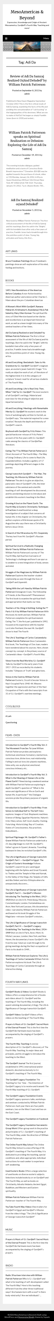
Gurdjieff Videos (13, 1014)
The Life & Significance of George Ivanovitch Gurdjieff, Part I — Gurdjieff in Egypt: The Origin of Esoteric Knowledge (26, 860)
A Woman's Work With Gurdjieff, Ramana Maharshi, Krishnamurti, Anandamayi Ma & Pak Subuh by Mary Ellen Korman (27, 309)
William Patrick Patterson (17, 1197)
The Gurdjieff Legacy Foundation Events (24, 1096)
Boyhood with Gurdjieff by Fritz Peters (23, 431)
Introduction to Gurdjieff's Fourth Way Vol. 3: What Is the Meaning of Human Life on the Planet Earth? (26, 777)
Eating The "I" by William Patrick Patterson (25, 451)
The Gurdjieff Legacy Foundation (21, 1079)
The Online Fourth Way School (20, 1144)
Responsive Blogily (26, 1317)
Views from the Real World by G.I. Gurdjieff (25, 660)
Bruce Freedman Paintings (18, 261)
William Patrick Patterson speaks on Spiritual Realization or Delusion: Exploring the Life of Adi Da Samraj (27, 141)
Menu (46, 38)
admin (27, 93)
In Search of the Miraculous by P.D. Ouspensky (27, 533)
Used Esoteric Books (15, 1171)
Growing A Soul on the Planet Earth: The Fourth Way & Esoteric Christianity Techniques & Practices (27, 506)
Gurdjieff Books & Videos (17, 991)
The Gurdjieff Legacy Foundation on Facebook (27, 1119)
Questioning (11, 722)
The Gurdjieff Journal (15, 1063)
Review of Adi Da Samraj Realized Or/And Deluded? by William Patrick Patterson (27, 80)
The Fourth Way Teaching (17, 1044)
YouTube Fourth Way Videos (19, 1206)
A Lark (8, 716)
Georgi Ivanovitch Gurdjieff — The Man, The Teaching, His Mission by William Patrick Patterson (26, 477)
